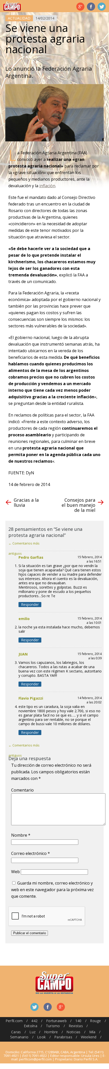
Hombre (51, 1031)
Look (41, 1037)
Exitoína (30, 1025)
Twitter (102, 7)
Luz (32, 1031)
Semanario (19, 1037)
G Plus (80, 7)
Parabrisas (63, 1037)
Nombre (20, 835)
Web (15, 871)
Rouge (95, 1020)
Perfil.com (14, 1020)
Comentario (22, 790)
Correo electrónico (30, 853)
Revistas (76, 1025)
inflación (47, 186)
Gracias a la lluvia (26, 502)
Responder (30, 604)
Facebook (91, 7)
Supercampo (12, 6)
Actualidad (19, 18)
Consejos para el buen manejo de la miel (78, 505)
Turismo (53, 1025)
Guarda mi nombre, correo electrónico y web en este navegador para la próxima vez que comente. (52, 889)
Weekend (89, 1037)
